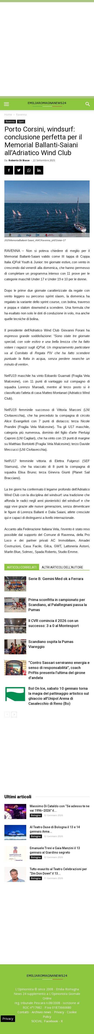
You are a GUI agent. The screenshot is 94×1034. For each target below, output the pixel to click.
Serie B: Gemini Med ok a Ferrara (55, 579)
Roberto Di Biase (19, 160)
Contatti (23, 1012)
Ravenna (21, 114)
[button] (88, 104)
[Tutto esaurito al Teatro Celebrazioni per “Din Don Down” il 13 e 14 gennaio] (15, 874)
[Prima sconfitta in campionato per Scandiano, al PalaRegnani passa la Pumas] (15, 604)
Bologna (36, 815)
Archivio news (41, 1012)
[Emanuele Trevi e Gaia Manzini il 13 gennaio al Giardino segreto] (15, 853)
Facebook (51, 1021)
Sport (21, 121)
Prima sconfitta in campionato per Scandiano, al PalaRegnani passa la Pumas (57, 605)
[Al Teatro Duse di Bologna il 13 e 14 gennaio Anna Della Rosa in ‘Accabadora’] (15, 832)
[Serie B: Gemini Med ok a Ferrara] (15, 583)
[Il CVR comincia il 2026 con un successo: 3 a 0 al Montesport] (15, 625)
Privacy (59, 1012)
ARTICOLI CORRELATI (22, 567)
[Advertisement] (47, 49)
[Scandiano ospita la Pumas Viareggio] (15, 646)
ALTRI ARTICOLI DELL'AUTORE (62, 567)
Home (8, 114)
